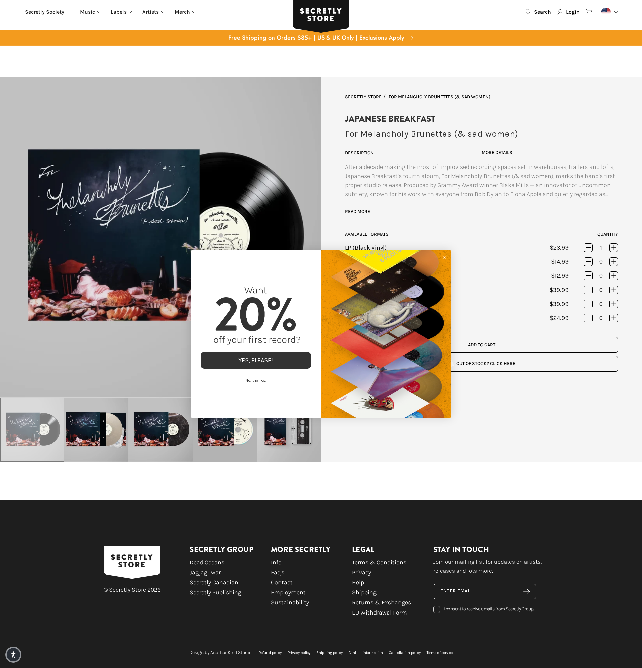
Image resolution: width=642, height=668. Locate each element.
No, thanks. (255, 380)
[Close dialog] (444, 257)
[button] (13, 655)
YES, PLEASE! (256, 360)
